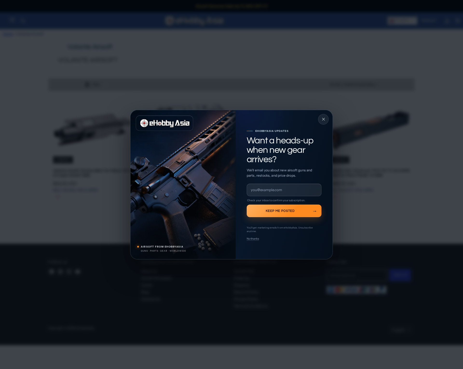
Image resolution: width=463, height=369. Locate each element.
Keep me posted (280, 210)
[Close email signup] (323, 119)
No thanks (253, 238)
